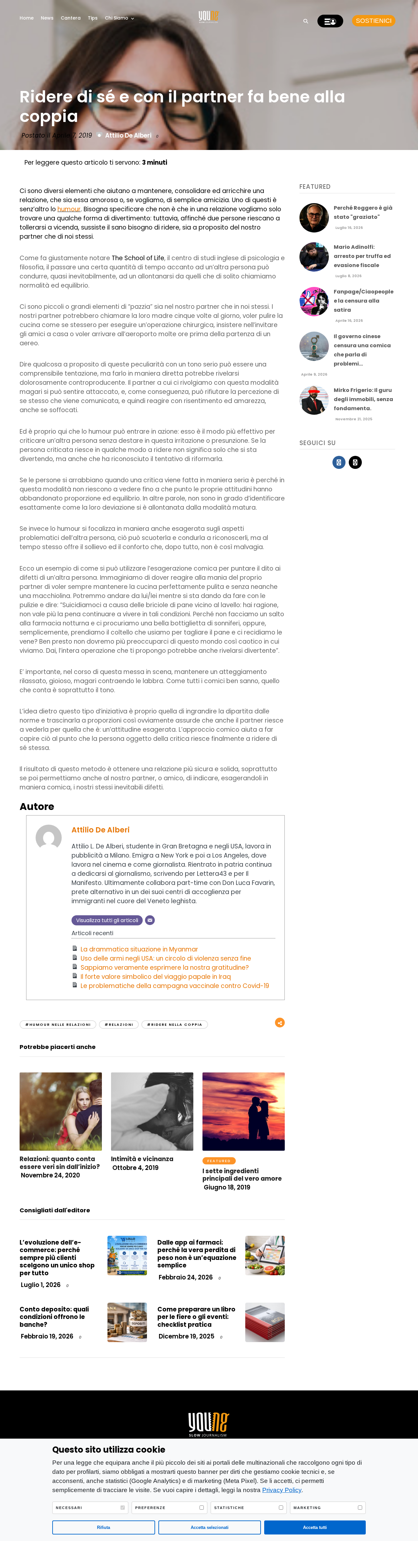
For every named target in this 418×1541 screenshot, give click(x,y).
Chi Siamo (116, 18)
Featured (219, 1160)
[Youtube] (355, 462)
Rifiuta (103, 1527)
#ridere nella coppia (174, 1024)
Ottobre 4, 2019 (135, 1167)
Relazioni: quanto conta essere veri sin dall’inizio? (60, 1163)
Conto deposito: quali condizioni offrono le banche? (54, 1317)
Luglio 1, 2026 (40, 1284)
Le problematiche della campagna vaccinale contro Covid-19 (175, 985)
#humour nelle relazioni (58, 1024)
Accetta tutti (315, 1527)
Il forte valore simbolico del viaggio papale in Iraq (156, 976)
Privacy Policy (281, 1490)
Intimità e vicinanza (142, 1159)
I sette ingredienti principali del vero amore (242, 1175)
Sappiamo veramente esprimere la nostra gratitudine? (165, 967)
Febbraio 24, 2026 (185, 1277)
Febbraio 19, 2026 (46, 1336)
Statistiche (229, 1508)
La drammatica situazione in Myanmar (139, 949)
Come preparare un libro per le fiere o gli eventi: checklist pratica (196, 1317)
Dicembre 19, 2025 (186, 1336)
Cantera (71, 18)
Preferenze (150, 1508)
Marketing (307, 1508)
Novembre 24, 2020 (50, 1175)
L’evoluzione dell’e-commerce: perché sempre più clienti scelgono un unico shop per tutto (57, 1258)
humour (69, 209)
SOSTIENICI (374, 20)
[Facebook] (339, 462)
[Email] (150, 920)
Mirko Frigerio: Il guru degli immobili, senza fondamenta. (363, 399)
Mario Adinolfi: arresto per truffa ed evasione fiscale (362, 256)
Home (27, 18)
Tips (93, 18)
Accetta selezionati (210, 1527)
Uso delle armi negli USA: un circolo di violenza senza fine (166, 958)
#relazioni (118, 1024)
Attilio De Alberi (128, 135)
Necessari (69, 1508)
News (47, 18)
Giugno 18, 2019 (226, 1187)
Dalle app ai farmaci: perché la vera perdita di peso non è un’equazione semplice (196, 1254)
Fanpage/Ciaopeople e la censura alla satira (364, 301)
